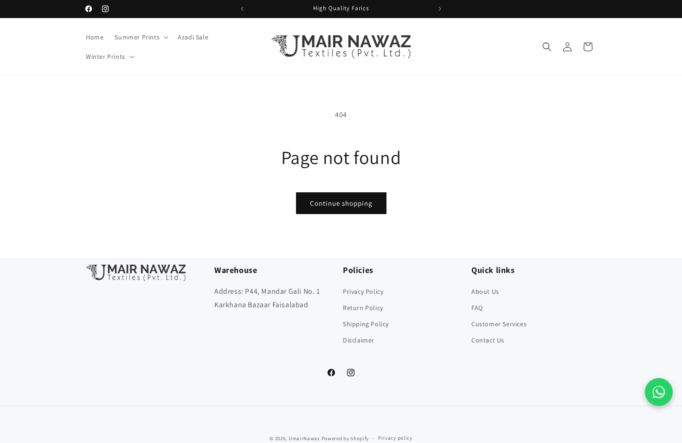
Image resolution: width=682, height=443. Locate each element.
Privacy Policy (363, 291)
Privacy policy (395, 438)
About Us (485, 291)
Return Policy (363, 308)
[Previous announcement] (242, 9)
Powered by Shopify (345, 438)
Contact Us (487, 340)
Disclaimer (358, 340)
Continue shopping (341, 203)
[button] (140, 37)
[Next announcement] (440, 9)
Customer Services (499, 324)
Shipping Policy (366, 324)
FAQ (477, 308)
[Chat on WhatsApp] (659, 392)
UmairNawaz (304, 438)
